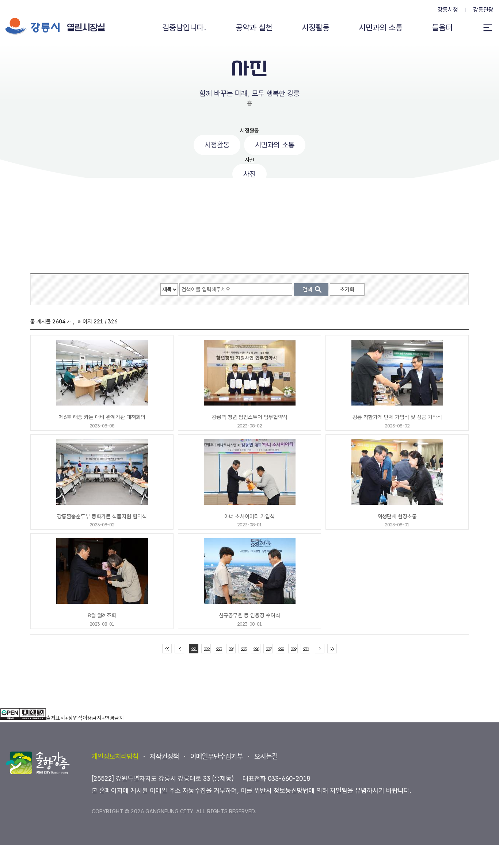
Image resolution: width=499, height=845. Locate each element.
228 (280, 649)
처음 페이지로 (167, 648)
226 (256, 649)
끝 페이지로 (332, 648)
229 (293, 649)
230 (305, 649)
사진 (249, 160)
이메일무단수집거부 (216, 756)
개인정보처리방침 (115, 756)
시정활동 (249, 130)
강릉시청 (448, 9)
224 (231, 649)
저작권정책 (164, 756)
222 (206, 649)
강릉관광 (483, 9)
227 (268, 649)
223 (218, 649)
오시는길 (266, 756)
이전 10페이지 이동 (179, 648)
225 (243, 649)
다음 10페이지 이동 (319, 648)
